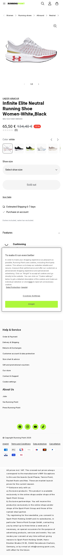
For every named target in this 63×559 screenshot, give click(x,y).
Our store (7, 370)
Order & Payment (10, 337)
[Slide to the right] (38, 84)
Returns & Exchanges (12, 348)
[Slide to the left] (24, 84)
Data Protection (13, 287)
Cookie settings (9, 382)
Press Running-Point (11, 408)
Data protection (40, 444)
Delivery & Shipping (11, 342)
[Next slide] (57, 139)
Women (9, 15)
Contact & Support (11, 376)
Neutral (52, 15)
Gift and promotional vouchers (16, 365)
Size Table (7, 197)
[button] (4, 3)
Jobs (5, 396)
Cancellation (54, 444)
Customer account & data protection (19, 353)
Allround (40, 15)
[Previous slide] (51, 139)
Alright (31, 304)
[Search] (42, 3)
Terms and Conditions (21, 444)
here (30, 282)
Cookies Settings (31, 296)
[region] (32, 279)
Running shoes (25, 15)
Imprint (24, 287)
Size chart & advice (11, 359)
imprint (6, 444)
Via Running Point (10, 402)
